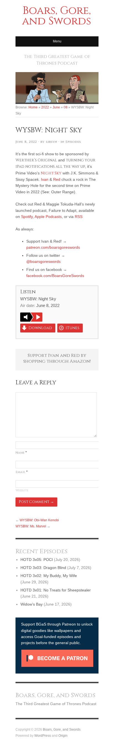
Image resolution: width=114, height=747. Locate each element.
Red (56, 179)
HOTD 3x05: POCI (36, 559)
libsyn (51, 142)
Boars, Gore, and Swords (62, 729)
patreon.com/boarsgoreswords (53, 247)
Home (33, 107)
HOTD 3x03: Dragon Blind (43, 567)
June (56, 107)
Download (40, 328)
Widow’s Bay (31, 604)
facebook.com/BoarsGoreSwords (55, 275)
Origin (63, 735)
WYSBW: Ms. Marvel (30, 526)
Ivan (44, 179)
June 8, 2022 (26, 142)
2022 (45, 107)
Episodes (73, 142)
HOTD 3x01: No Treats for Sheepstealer (55, 590)
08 (66, 107)
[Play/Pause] (31, 317)
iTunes (72, 328)
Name (21, 453)
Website (21, 490)
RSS (78, 216)
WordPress (42, 735)
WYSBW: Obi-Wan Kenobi (39, 520)
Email (21, 472)
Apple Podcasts (48, 216)
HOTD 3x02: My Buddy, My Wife (48, 575)
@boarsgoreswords (43, 261)
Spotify (27, 216)
